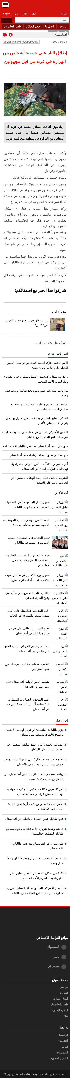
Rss (66, 1016)
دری (16, 14)
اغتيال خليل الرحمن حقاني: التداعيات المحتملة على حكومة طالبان (27, 505)
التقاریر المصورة (59, 1058)
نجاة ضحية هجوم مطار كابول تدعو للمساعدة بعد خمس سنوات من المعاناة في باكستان (33, 762)
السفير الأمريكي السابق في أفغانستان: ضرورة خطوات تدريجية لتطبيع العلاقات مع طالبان (35, 891)
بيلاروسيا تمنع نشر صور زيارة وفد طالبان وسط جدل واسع (34, 861)
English (6, 14)
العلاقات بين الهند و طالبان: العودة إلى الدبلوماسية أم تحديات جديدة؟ (26, 522)
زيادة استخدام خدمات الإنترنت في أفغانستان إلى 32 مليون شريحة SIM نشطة (33, 777)
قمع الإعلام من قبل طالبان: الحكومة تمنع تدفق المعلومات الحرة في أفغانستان (28, 560)
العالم (65, 1046)
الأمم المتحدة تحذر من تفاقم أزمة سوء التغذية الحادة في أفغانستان (35, 806)
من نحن (63, 26)
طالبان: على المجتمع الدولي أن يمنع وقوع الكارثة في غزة (27, 595)
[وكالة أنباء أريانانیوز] (35, 6)
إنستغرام (54, 966)
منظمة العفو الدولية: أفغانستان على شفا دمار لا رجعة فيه (28, 684)
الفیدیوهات (62, 1052)
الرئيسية (63, 1035)
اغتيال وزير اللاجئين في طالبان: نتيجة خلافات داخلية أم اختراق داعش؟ (27, 578)
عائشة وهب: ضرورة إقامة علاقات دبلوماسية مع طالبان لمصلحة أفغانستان (34, 831)
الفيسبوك (53, 946)
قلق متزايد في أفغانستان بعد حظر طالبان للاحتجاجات (35, 446)
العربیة (64, 14)
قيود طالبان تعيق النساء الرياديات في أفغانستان (39, 455)
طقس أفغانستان (12, 26)
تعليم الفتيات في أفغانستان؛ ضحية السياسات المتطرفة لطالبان (29, 540)
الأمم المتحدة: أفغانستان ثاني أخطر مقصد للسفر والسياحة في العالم (28, 613)
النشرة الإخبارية (60, 1010)
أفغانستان (60, 34)
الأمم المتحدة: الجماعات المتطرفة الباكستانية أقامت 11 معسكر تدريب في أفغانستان (28, 704)
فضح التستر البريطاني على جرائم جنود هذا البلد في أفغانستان (29, 631)
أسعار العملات (33, 26)
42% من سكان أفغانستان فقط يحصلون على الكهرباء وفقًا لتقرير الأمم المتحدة (36, 876)
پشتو (25, 14)
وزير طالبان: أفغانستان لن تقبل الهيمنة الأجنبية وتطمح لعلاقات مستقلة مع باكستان (35, 732)
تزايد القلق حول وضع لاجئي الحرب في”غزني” (27, 323)
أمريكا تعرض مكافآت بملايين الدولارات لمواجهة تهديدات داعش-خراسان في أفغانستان (35, 792)
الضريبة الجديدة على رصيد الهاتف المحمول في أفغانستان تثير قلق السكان (34, 747)
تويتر (57, 956)
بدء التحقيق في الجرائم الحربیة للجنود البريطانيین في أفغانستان (26, 649)
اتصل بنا (49, 26)
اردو (34, 14)
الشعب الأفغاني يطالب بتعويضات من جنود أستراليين (27, 666)
